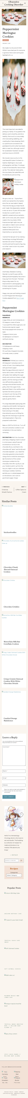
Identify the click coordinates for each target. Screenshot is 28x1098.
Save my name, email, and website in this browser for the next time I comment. (14, 791)
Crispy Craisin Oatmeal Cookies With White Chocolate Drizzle (13, 681)
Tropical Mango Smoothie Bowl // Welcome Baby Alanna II (13, 1026)
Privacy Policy (8, 1091)
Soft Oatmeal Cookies (12, 969)
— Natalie (14, 855)
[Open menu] (25, 3)
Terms (16, 1091)
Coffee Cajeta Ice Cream (21, 489)
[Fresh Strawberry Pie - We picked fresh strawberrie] (5, 1080)
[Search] (21, 860)
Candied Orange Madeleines (10, 719)
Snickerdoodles (10, 532)
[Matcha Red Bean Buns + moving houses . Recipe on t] (17, 1074)
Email (5, 778)
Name (5, 771)
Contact (21, 1091)
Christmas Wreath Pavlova (7, 489)
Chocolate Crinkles (11, 607)
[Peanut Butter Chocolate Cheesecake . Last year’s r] (17, 1080)
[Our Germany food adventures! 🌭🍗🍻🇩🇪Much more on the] (5, 1074)
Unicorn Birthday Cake (13, 913)
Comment (6, 747)
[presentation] (14, 517)
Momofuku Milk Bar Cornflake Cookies (12, 643)
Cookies (5, 40)
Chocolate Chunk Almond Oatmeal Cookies (11, 569)
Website (5, 785)
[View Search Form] (3, 3)
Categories (14, 872)
